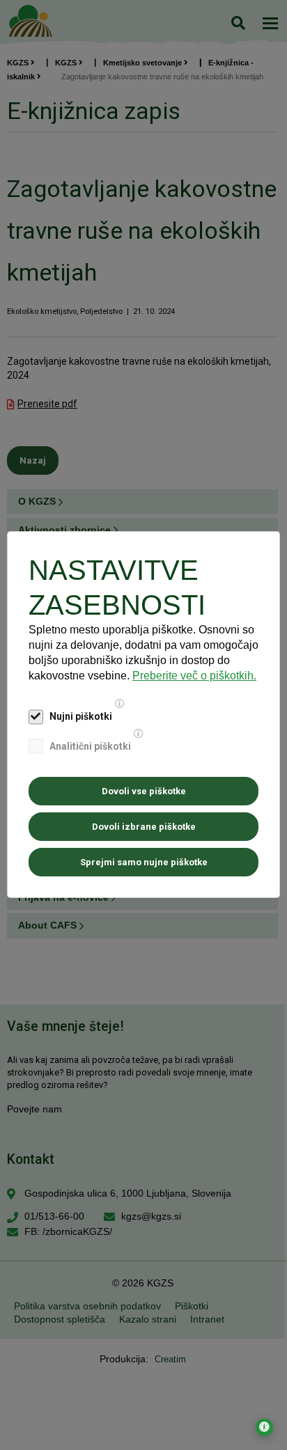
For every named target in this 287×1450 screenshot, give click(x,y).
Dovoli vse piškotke (144, 791)
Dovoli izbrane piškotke (144, 826)
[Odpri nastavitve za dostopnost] (264, 1427)
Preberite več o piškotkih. (194, 675)
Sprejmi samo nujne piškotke (144, 862)
